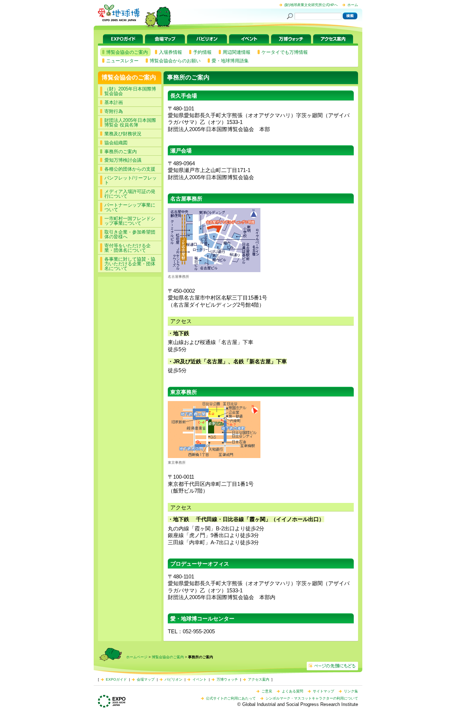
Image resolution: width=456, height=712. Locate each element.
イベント (249, 38)
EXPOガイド (123, 38)
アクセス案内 (333, 38)
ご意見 (266, 691)
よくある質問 (292, 691)
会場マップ (165, 38)
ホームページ (136, 657)
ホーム (352, 5)
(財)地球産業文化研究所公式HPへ (311, 5)
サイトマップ (323, 691)
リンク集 (351, 691)
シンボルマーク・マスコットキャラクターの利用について (311, 698)
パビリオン (207, 38)
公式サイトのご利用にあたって (231, 698)
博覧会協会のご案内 (129, 77)
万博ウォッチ (291, 38)
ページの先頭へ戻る (332, 666)
